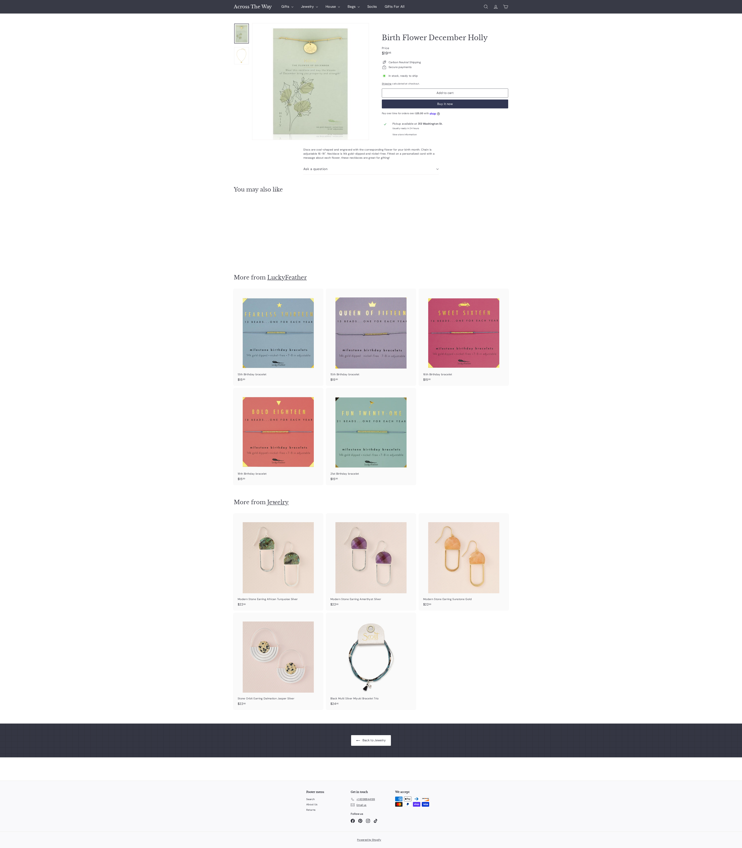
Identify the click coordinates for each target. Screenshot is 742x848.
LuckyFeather (287, 277)
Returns (311, 809)
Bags (352, 6)
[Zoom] (310, 81)
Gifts (285, 6)
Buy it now (445, 104)
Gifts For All (395, 6)
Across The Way (253, 6)
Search (310, 799)
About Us (312, 804)
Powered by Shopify (369, 839)
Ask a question (315, 169)
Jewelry (308, 6)
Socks (372, 6)
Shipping (387, 83)
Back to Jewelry (374, 740)
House (331, 6)
